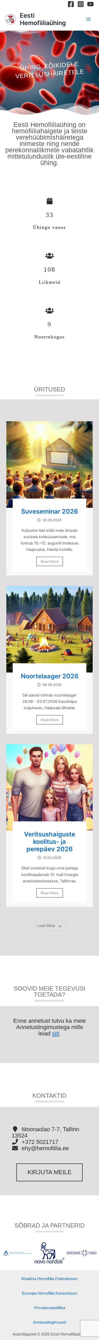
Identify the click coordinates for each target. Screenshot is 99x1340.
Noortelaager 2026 (49, 676)
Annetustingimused (49, 1322)
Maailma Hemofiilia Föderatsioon (49, 1279)
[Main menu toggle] (88, 19)
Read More (50, 561)
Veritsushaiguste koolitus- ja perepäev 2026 (49, 841)
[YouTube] (90, 4)
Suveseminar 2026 (49, 511)
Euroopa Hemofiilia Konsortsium (49, 1293)
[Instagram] (80, 4)
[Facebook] (71, 4)
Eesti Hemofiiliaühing (43, 19)
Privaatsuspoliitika (49, 1308)
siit (55, 1033)
